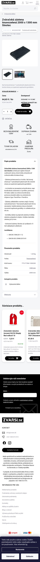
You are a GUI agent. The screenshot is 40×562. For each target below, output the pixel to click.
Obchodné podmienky (9, 496)
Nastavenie (20, 550)
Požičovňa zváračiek (9, 516)
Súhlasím (29, 556)
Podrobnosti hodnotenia (29, 30)
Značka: (6, 35)
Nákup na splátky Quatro (10, 506)
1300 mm (32, 268)
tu (26, 544)
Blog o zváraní (7, 510)
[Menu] (37, 2)
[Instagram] (9, 442)
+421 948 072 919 (21, 481)
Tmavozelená (31, 258)
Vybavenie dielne (14, 284)
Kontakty (5, 503)
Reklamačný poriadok (9, 490)
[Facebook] (4, 442)
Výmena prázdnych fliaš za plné (12, 513)
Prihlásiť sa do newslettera (13, 408)
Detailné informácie (9, 91)
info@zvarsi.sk (27, 478)
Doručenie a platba (8, 500)
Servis (4, 520)
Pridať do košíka (21, 111)
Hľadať (35, 8)
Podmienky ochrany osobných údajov (14, 493)
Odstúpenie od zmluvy (9, 523)
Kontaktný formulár (12, 450)
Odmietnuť (10, 556)
